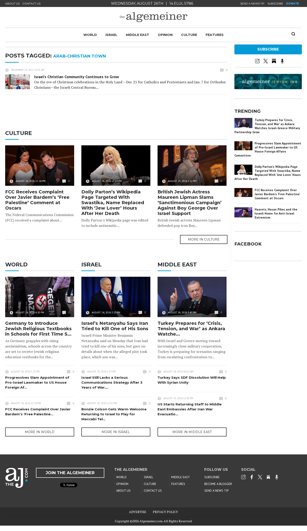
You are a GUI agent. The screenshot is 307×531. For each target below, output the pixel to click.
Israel (111, 35)
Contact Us (31, 3)
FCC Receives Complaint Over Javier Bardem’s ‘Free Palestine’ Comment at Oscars (37, 200)
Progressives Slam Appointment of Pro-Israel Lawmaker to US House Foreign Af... (37, 382)
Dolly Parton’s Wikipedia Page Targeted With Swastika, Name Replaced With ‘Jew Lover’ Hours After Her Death (112, 202)
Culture (189, 35)
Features (215, 35)
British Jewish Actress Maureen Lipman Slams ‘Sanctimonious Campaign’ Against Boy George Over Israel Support (190, 202)
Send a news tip (252, 3)
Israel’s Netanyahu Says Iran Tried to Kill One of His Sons (114, 326)
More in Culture (204, 239)
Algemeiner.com (151, 521)
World (90, 35)
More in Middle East (192, 432)
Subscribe (275, 3)
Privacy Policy (165, 512)
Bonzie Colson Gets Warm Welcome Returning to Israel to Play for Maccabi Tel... (114, 414)
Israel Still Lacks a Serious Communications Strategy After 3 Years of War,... (111, 382)
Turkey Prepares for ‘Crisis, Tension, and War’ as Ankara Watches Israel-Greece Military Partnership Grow (267, 126)
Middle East (137, 35)
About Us (12, 3)
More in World (39, 432)
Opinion (165, 35)
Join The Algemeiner (70, 472)
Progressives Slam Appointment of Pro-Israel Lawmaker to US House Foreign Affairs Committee (267, 149)
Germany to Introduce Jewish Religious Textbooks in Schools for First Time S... (38, 329)
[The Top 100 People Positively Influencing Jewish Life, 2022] (268, 87)
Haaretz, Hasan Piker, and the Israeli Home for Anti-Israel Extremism (276, 213)
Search (293, 34)
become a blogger (218, 484)
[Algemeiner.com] (153, 17)
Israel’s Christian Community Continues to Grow (76, 76)
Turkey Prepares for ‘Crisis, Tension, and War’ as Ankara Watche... (191, 329)
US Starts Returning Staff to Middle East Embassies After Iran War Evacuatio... (190, 409)
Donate (292, 3)
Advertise (137, 512)
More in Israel (116, 432)
